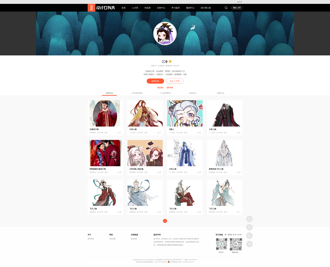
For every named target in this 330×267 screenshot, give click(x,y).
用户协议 (91, 239)
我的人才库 (237, 8)
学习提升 (176, 7)
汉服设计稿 (94, 129)
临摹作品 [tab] (220, 93)
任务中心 (161, 7)
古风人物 (133, 129)
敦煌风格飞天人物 (216, 169)
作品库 (148, 7)
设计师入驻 (206, 7)
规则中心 (190, 7)
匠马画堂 (134, 239)
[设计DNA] (101, 8)
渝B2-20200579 (190, 260)
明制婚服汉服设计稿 (98, 169)
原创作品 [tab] (192, 93)
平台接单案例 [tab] (137, 93)
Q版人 (171, 129)
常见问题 (112, 239)
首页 (124, 7)
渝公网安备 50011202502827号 (182, 262)
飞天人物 (93, 208)
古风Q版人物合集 (136, 169)
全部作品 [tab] (109, 93)
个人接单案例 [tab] (165, 93)
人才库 (135, 7)
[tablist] (165, 93)
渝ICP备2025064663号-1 (173, 260)
